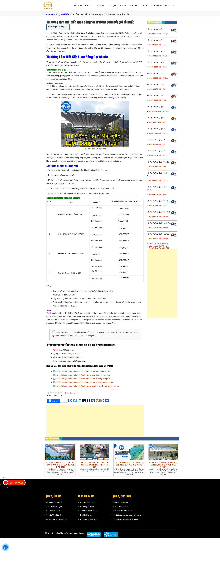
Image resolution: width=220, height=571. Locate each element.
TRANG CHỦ (77, 6)
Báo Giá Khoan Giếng (120, 507)
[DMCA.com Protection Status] (93, 534)
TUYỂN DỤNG (157, 6)
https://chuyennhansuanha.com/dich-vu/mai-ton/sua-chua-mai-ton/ (83, 371)
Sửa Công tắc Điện (87, 507)
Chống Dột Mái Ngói (120, 502)
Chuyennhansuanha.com (73, 357)
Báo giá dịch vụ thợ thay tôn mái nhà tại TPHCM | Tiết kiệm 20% (94, 465)
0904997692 (153, 45)
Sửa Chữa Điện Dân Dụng (89, 511)
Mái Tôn (65, 14)
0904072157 (153, 155)
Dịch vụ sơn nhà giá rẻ (54, 502)
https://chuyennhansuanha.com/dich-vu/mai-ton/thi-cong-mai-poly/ (83, 379)
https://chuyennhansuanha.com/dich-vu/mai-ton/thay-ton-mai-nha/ (83, 375)
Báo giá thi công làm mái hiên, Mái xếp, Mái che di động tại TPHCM (163, 465)
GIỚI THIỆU (169, 6)
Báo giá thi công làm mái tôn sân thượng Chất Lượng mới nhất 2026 (60, 465)
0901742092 (153, 144)
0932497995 (153, 78)
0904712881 (153, 228)
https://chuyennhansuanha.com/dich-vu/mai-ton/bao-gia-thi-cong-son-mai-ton (87, 386)
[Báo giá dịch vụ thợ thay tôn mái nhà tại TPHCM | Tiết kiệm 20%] (94, 452)
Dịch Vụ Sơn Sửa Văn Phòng (56, 519)
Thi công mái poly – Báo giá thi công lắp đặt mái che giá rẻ (128, 464)
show (66, 27)
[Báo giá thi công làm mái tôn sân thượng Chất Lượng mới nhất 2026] (60, 452)
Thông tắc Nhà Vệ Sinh (88, 519)
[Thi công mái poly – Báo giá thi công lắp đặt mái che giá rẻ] (129, 452)
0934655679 (153, 133)
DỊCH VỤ (100, 6)
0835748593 (153, 100)
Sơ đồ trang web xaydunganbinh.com (127, 515)
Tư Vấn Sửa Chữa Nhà (54, 515)
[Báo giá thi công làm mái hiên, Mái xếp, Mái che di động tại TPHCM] (163, 452)
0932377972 (153, 111)
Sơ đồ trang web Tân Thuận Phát (125, 519)
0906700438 (153, 122)
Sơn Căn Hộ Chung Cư (54, 507)
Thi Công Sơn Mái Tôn (88, 502)
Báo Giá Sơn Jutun (53, 511)
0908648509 (153, 194)
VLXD (145, 6)
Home (47, 14)
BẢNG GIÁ (89, 6)
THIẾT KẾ (123, 6)
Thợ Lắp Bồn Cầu (86, 515)
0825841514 (153, 67)
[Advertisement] (95, 422)
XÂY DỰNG (112, 6)
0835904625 (153, 34)
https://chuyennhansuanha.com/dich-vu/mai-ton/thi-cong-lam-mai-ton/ (84, 382)
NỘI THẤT (134, 6)
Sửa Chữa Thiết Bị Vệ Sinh (123, 511)
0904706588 (153, 239)
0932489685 (153, 56)
